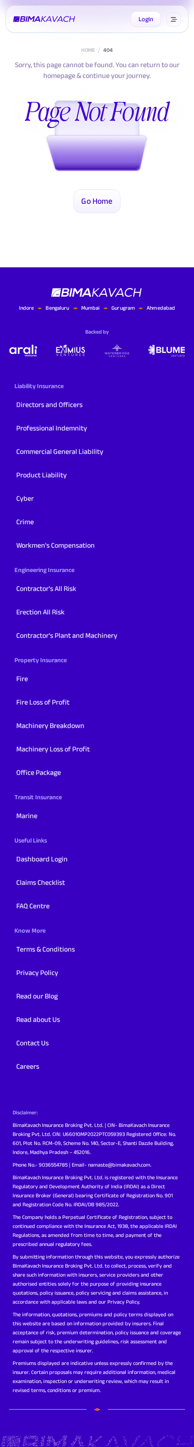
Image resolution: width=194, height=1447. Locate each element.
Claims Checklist (40, 882)
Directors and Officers (49, 404)
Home (88, 50)
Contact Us (32, 1043)
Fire (22, 678)
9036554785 (53, 1165)
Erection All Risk (40, 612)
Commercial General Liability (59, 451)
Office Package (38, 772)
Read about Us (38, 1019)
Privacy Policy (37, 972)
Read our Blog (37, 996)
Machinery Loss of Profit (53, 749)
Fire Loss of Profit (42, 702)
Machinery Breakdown (50, 725)
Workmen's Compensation (55, 545)
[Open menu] (173, 19)
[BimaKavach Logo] (97, 292)
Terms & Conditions (45, 949)
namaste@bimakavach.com (119, 1165)
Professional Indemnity (51, 428)
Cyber (25, 498)
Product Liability (41, 475)
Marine (26, 816)
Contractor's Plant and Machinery (66, 635)
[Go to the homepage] (44, 19)
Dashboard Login (42, 859)
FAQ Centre (33, 906)
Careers (27, 1066)
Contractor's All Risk (46, 588)
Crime (25, 522)
